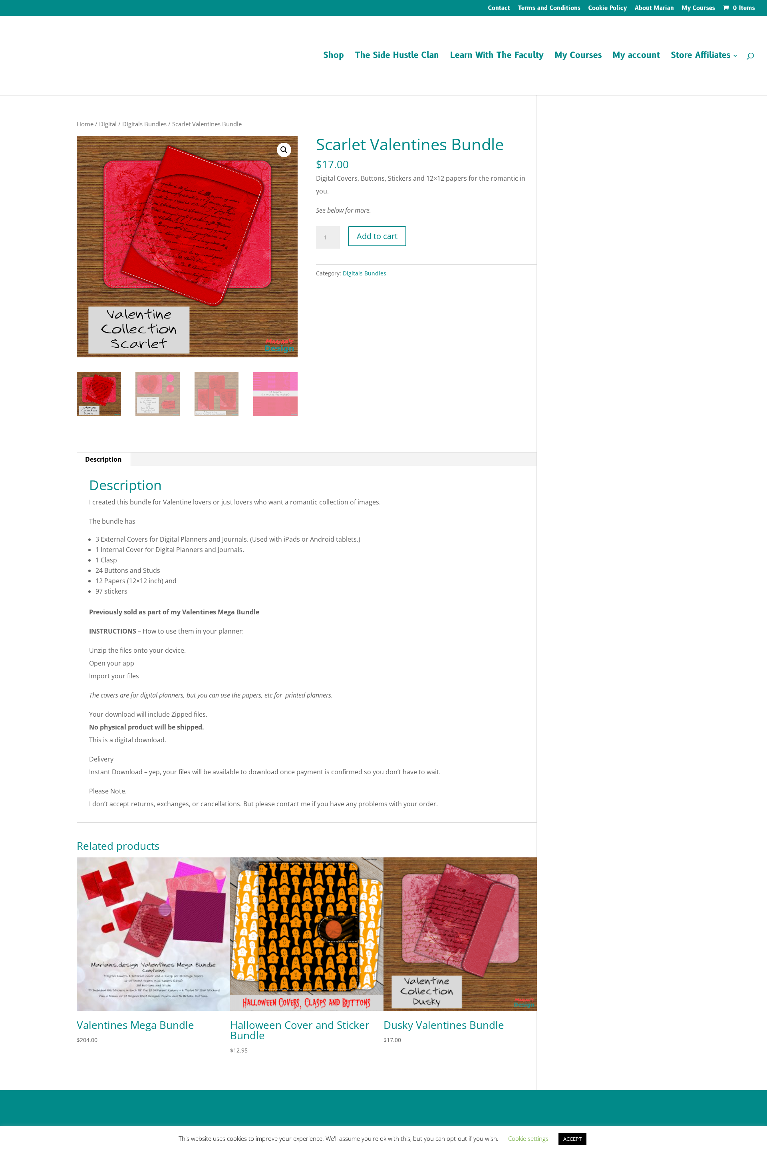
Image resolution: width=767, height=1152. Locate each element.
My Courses (698, 8)
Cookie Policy (607, 8)
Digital (108, 124)
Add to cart (377, 236)
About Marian (654, 8)
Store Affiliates (700, 57)
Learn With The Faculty (497, 57)
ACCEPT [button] (572, 1138)
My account (636, 57)
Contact (499, 8)
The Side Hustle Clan (397, 57)
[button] (284, 150)
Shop (334, 57)
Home (85, 124)
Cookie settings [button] (528, 1138)
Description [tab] (103, 459)
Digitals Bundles (144, 124)
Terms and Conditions (549, 8)
